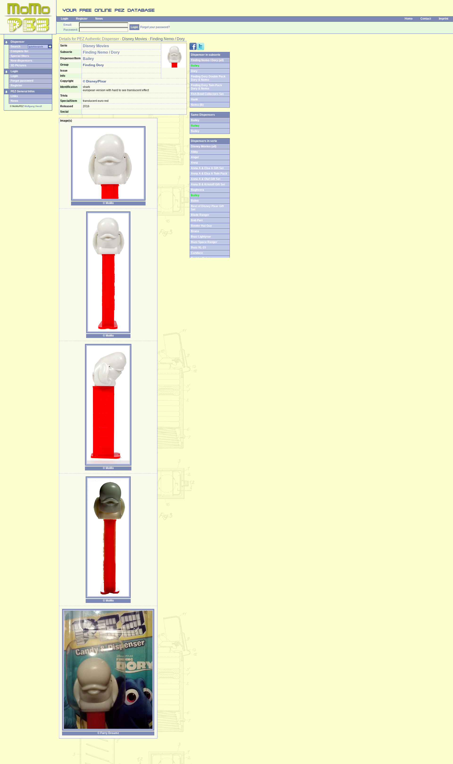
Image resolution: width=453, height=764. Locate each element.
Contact (425, 18)
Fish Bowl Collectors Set (207, 94)
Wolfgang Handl (33, 106)
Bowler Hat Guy (201, 225)
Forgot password (22, 80)
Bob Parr (197, 220)
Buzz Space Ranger (204, 242)
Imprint (443, 18)
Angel (195, 157)
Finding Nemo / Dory (167, 39)
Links (14, 96)
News (99, 18)
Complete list (19, 51)
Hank (194, 99)
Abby (194, 152)
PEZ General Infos (23, 91)
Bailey (195, 131)
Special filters (20, 56)
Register (82, 18)
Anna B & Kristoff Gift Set (208, 184)
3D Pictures (18, 65)
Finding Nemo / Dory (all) (207, 60)
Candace (197, 253)
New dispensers (21, 60)
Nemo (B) (197, 105)
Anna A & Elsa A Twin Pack (209, 173)
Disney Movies (134, 39)
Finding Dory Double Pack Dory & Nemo (208, 78)
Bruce (195, 231)
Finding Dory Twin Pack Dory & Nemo (206, 87)
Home (409, 18)
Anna (194, 162)
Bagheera (197, 190)
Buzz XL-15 (198, 247)
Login (64, 18)
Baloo (195, 200)
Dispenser (18, 41)
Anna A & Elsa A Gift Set (207, 168)
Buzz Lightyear (201, 236)
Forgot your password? (155, 27)
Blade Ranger (200, 215)
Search (15, 46)
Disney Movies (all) (203, 146)
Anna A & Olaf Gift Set (205, 179)
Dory (194, 71)
